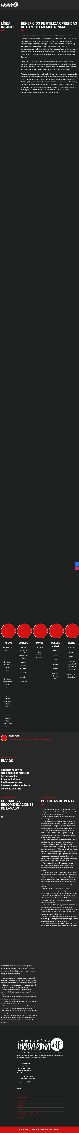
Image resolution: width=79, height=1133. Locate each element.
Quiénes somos (21, 1097)
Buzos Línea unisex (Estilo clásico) (27, 1114)
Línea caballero (22, 1101)
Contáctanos (21, 1118)
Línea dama (20, 1105)
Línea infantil (21, 1109)
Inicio (18, 1093)
